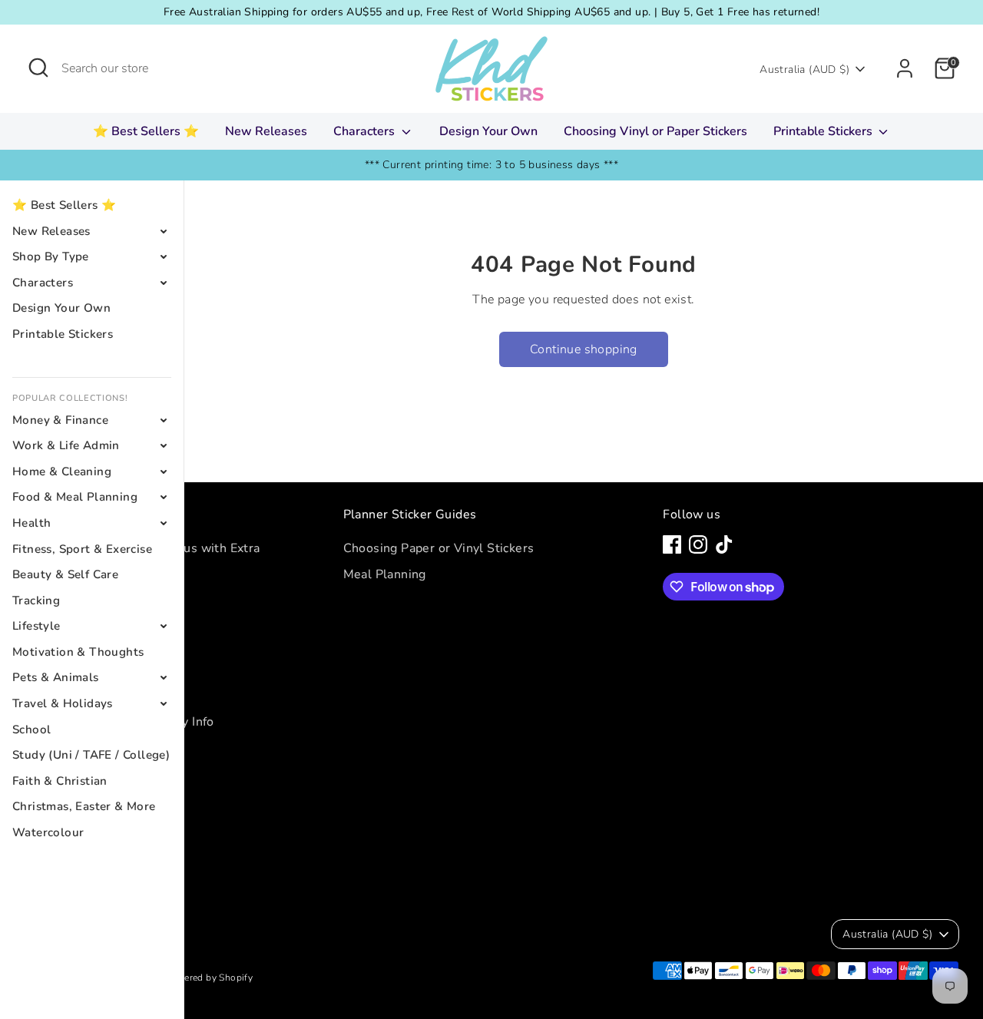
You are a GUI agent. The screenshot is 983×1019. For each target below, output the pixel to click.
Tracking (36, 600)
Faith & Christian (60, 781)
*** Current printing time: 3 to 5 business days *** (491, 164)
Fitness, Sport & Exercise (82, 549)
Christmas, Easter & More (84, 806)
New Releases (266, 131)
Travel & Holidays (62, 703)
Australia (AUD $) (804, 69)
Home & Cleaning (61, 471)
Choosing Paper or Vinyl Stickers (439, 548)
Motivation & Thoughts (78, 652)
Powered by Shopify (209, 977)
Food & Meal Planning (74, 497)
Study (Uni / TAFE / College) (91, 755)
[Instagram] (698, 544)
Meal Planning (384, 574)
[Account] (904, 68)
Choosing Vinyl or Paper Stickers (655, 131)
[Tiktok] (724, 544)
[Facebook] (672, 544)
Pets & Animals (55, 677)
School (31, 729)
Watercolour (48, 832)
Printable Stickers (824, 131)
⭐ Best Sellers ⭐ (146, 131)
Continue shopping (583, 349)
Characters (365, 131)
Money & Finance (60, 420)
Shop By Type (50, 256)
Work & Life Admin (66, 445)
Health (31, 523)
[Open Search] (38, 67)
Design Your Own (488, 131)
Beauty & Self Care (65, 574)
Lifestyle (36, 626)
